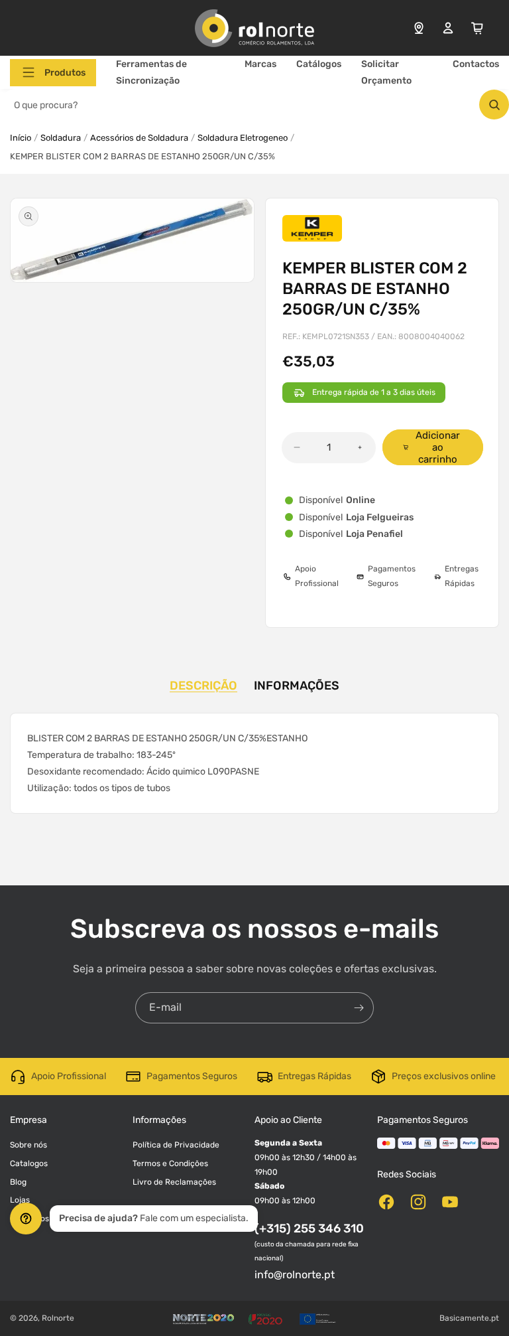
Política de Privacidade (176, 1145)
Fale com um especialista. (154, 1218)
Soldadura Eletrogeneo (243, 138)
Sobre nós (28, 1145)
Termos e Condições (170, 1163)
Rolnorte (58, 1318)
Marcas (260, 64)
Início (20, 138)
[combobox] (254, 104)
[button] (53, 72)
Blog (18, 1182)
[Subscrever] (358, 1007)
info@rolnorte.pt (294, 1274)
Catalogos (29, 1163)
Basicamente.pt (469, 1318)
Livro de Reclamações (174, 1182)
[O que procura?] (494, 104)
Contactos (476, 64)
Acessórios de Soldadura (139, 138)
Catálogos (318, 64)
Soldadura (60, 138)
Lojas (20, 1200)
